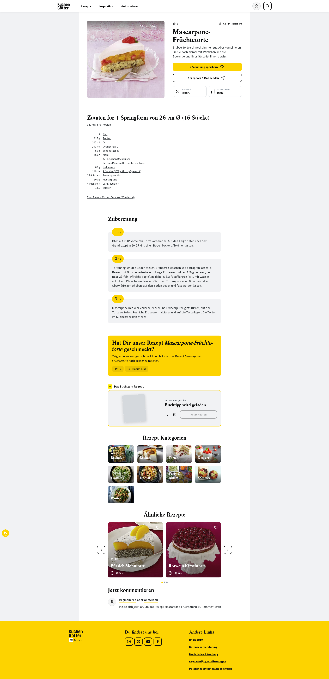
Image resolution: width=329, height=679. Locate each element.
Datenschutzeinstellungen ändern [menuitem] (210, 668)
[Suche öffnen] (267, 6)
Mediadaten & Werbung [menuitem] (203, 654)
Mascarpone (110, 179)
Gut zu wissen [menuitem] (129, 6)
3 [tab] (167, 582)
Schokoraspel (111, 150)
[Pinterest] (138, 641)
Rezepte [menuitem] (86, 6)
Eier (105, 134)
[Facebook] (158, 641)
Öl (104, 142)
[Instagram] (129, 641)
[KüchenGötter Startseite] (63, 6)
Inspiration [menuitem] (106, 6)
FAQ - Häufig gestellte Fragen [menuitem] (207, 661)
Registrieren (127, 600)
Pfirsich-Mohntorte (128, 566)
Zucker (107, 138)
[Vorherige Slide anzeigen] (101, 550)
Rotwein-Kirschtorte (187, 566)
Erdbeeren (109, 167)
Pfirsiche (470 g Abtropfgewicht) (122, 171)
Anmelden (151, 600)
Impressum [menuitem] (196, 639)
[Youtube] (148, 641)
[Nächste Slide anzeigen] (228, 550)
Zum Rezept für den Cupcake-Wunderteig (111, 197)
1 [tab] (162, 582)
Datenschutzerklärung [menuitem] (203, 647)
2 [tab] (164, 582)
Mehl (106, 154)
